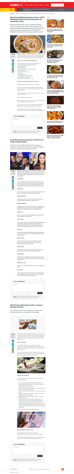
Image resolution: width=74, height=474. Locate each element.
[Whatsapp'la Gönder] (13, 66)
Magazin (36, 4)
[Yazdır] (13, 69)
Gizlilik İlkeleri (42, 469)
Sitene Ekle (47, 469)
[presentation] (13, 9)
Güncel (26, 4)
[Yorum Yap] (13, 71)
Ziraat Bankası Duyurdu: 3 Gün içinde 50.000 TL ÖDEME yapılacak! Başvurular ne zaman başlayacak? (36, 10)
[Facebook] (13, 60)
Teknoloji (41, 4)
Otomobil (47, 4)
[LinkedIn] (13, 64)
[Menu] (52, 5)
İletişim (37, 469)
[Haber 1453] (16, 4)
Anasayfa (30, 469)
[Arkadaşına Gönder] (13, 68)
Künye (34, 469)
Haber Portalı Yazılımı (15, 472)
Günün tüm (60, 9)
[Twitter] (13, 62)
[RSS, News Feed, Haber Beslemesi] (62, 469)
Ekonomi (31, 4)
